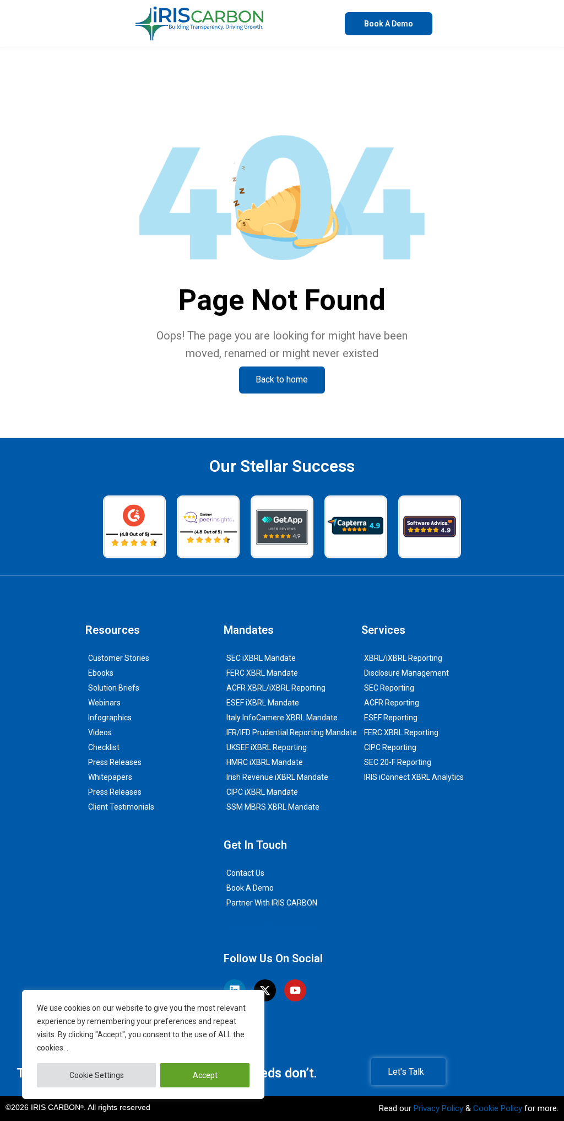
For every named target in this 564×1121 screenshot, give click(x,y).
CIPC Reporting (390, 747)
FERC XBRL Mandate (262, 673)
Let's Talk (406, 1071)
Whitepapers (110, 777)
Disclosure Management (406, 673)
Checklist (104, 747)
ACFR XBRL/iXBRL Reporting (276, 687)
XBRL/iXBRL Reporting (403, 658)
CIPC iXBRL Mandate (262, 792)
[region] (143, 1044)
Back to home (282, 379)
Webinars (104, 702)
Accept (205, 1075)
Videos (100, 732)
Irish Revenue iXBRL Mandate (277, 777)
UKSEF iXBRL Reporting (266, 747)
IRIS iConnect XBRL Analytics (414, 777)
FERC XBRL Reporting (401, 732)
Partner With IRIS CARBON (271, 902)
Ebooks (100, 673)
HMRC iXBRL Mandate (264, 762)
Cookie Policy (497, 1108)
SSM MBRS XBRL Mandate (272, 806)
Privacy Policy (438, 1108)
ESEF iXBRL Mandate (262, 702)
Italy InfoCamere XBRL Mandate (282, 717)
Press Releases (115, 762)
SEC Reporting (389, 687)
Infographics (110, 717)
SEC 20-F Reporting (397, 762)
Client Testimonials (121, 806)
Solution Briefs (113, 687)
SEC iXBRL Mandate (261, 658)
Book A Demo (250, 887)
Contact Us (245, 873)
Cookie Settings (96, 1075)
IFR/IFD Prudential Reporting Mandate (291, 732)
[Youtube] (295, 990)
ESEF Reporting (390, 717)
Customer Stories (118, 658)
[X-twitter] (265, 990)
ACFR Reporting (391, 702)
